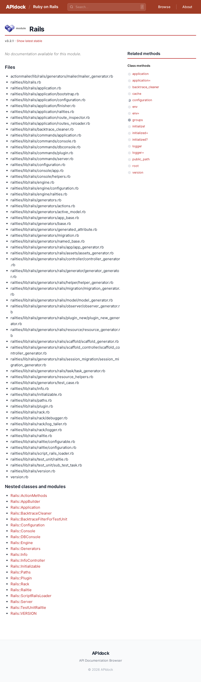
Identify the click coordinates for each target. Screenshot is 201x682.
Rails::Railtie (21, 589)
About (187, 7)
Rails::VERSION (24, 613)
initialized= (140, 133)
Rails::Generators (25, 548)
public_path (141, 159)
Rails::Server (22, 601)
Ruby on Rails (45, 6)
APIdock (16, 7)
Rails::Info (19, 554)
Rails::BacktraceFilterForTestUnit (39, 519)
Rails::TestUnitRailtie (28, 607)
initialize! (138, 126)
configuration (142, 100)
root (135, 166)
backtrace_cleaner (145, 87)
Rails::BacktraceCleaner (31, 513)
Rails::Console (23, 531)
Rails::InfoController (28, 560)
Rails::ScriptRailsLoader (31, 595)
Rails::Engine (22, 542)
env (135, 107)
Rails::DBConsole (25, 536)
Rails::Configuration (28, 525)
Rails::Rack (20, 584)
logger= (138, 152)
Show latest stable (29, 41)
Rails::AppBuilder (25, 501)
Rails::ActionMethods (29, 495)
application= (141, 80)
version (137, 172)
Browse (164, 7)
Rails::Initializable (25, 566)
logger (137, 146)
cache (136, 93)
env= (135, 113)
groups (137, 120)
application (140, 74)
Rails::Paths (21, 572)
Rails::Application (25, 507)
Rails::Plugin (21, 578)
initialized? (140, 139)
